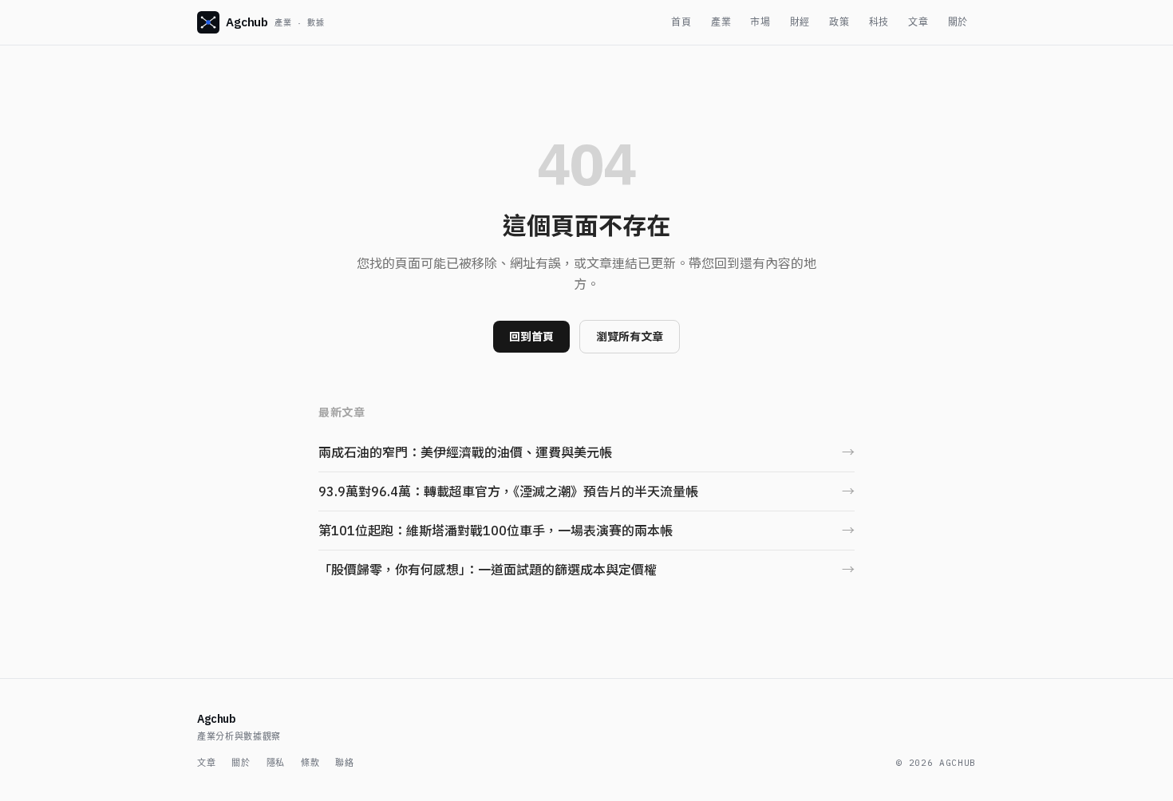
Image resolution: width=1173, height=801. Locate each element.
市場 (760, 22)
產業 (721, 22)
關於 (958, 22)
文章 (918, 22)
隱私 (276, 762)
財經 (800, 22)
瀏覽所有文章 (629, 336)
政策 (839, 22)
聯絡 (344, 762)
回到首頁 (531, 336)
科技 (879, 22)
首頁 (681, 22)
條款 (310, 762)
